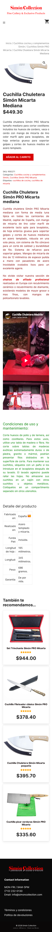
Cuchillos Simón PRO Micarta (23, 177)
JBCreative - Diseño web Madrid (29, 928)
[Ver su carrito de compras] (47, 22)
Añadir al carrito (18, 157)
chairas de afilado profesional (26, 279)
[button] (44, 62)
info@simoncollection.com (27, 894)
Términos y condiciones (18, 910)
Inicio (8, 43)
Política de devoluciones (18, 915)
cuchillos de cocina (21, 180)
